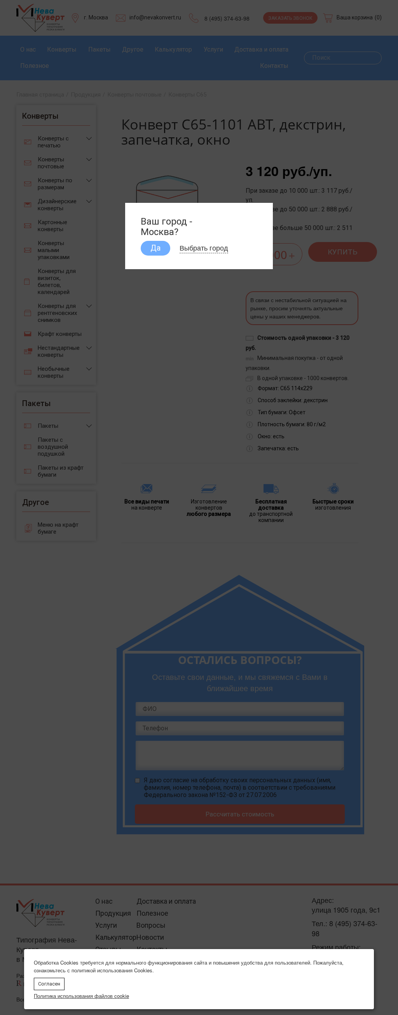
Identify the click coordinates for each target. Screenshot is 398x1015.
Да (155, 247)
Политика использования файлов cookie (81, 995)
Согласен (49, 984)
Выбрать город (204, 247)
